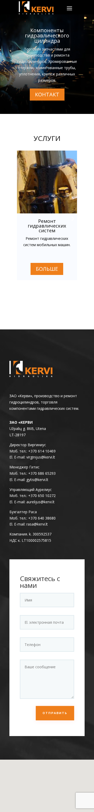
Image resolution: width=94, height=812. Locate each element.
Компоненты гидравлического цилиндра (47, 35)
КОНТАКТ (47, 94)
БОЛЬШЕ (47, 268)
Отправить (55, 713)
